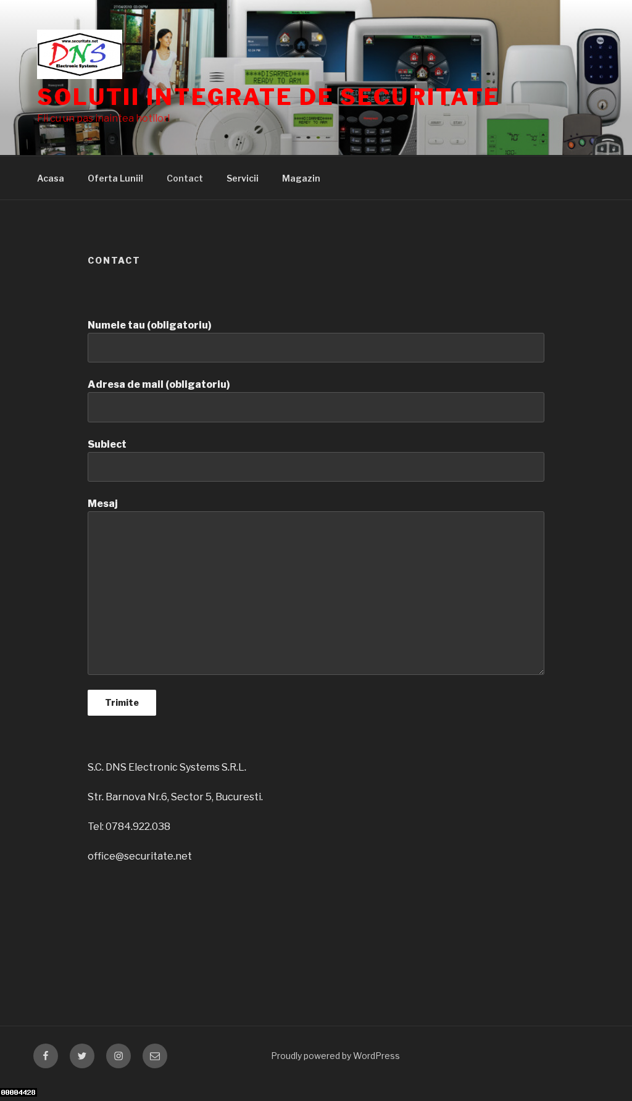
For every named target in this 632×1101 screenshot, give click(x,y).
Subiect (107, 444)
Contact (185, 178)
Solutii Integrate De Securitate (269, 97)
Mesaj (103, 503)
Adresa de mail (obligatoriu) (159, 384)
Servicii (243, 178)
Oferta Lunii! (115, 178)
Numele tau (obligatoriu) (150, 325)
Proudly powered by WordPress (335, 1055)
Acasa (50, 178)
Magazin (301, 178)
